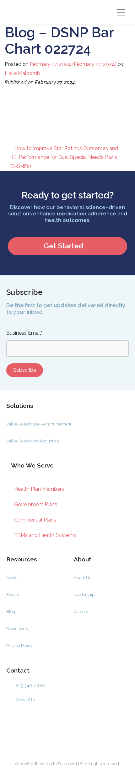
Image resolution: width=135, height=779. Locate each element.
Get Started (64, 246)
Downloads (17, 628)
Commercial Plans (35, 520)
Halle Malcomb (22, 73)
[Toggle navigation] (121, 12)
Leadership (84, 594)
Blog (10, 611)
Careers (81, 611)
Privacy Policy (19, 645)
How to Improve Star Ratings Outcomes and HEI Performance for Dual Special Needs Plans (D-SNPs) (63, 157)
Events (12, 594)
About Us (82, 577)
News (11, 577)
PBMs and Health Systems (45, 535)
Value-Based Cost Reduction (32, 441)
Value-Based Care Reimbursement (38, 424)
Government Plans (35, 504)
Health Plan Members (39, 489)
